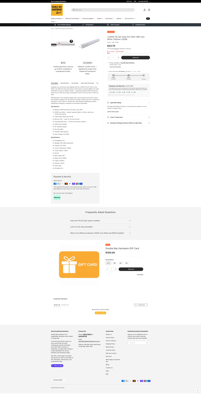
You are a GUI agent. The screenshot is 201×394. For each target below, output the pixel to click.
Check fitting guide (113, 111)
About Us (108, 334)
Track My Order (110, 350)
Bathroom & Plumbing (72, 18)
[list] (79, 265)
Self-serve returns (111, 353)
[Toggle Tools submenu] (55, 21)
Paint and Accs (129, 18)
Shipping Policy (110, 344)
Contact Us (109, 368)
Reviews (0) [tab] (57, 305)
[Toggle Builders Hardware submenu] (63, 18)
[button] (149, 10)
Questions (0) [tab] (65, 305)
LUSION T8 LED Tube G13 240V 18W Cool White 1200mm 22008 (64, 28)
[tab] (54, 83)
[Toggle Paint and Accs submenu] (135, 18)
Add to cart (136, 57)
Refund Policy (110, 347)
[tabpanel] (75, 127)
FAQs (107, 371)
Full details (140, 274)
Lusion (109, 42)
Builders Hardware (56, 18)
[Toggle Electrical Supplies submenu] (94, 18)
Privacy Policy (110, 337)
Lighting (118, 18)
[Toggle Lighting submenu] (122, 18)
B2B (135, 1)
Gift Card (129, 1)
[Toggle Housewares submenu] (114, 18)
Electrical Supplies (87, 18)
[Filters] (136, 305)
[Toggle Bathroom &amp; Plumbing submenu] (80, 18)
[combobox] (103, 10)
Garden (99, 18)
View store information (115, 66)
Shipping (116, 48)
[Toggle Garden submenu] (103, 18)
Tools (52, 21)
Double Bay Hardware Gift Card (122, 248)
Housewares (108, 18)
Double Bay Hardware (59, 387)
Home (52, 28)
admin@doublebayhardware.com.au (89, 341)
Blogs (107, 364)
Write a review (100, 313)
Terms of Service (111, 340)
